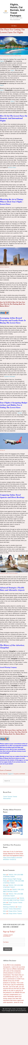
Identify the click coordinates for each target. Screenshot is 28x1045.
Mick (4, 874)
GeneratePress (22, 1010)
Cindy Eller (6, 889)
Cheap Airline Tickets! (15, 911)
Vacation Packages (9, 376)
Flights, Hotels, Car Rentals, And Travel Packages (17, 10)
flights (12, 70)
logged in (10, 773)
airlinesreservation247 (10, 898)
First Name (6, 942)
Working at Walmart (9, 907)
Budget (20, 413)
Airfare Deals (12, 167)
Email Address (7, 936)
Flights (2, 61)
